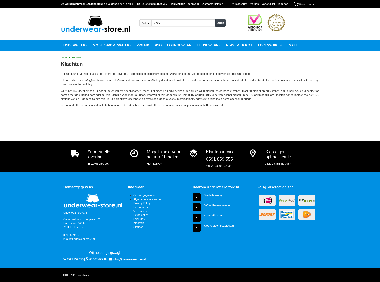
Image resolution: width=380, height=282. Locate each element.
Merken (254, 3)
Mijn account (239, 3)
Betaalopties (140, 215)
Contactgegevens (144, 195)
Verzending (140, 211)
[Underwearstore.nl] (96, 24)
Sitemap (138, 227)
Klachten (138, 223)
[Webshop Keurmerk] (255, 13)
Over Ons (139, 219)
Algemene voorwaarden (147, 199)
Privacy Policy (141, 203)
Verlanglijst (268, 3)
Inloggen (283, 3)
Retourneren (141, 207)
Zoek (220, 22)
